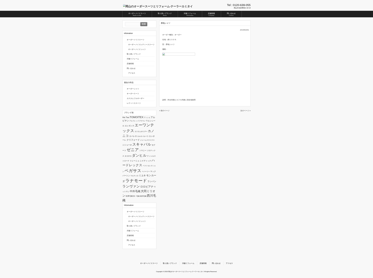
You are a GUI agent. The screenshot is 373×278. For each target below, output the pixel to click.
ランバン (151, 181)
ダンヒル (139, 155)
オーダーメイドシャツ (137, 49)
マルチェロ (134, 176)
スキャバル (141, 144)
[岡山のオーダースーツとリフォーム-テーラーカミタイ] (158, 6)
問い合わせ (131, 68)
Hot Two (125, 117)
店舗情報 (130, 64)
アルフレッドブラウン (137, 121)
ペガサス (132, 170)
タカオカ (128, 156)
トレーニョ (134, 161)
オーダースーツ (133, 94)
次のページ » (245, 111)
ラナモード (136, 180)
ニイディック (145, 161)
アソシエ (147, 117)
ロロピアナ (146, 186)
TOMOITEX (136, 117)
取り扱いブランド (134, 54)
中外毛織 (135, 191)
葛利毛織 (143, 196)
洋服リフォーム (133, 59)
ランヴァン (131, 186)
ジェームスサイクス (147, 140)
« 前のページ (164, 111)
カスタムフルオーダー (135, 98)
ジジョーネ (127, 145)
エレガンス (129, 126)
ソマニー (142, 150)
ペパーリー (146, 171)
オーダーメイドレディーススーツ (141, 45)
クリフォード (133, 140)
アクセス (131, 73)
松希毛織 (129, 196)
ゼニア (133, 150)
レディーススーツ (134, 103)
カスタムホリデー (141, 131)
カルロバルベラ (142, 136)
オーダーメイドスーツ (135, 40)
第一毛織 (136, 196)
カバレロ (133, 136)
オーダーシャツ (133, 89)
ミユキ (142, 175)
